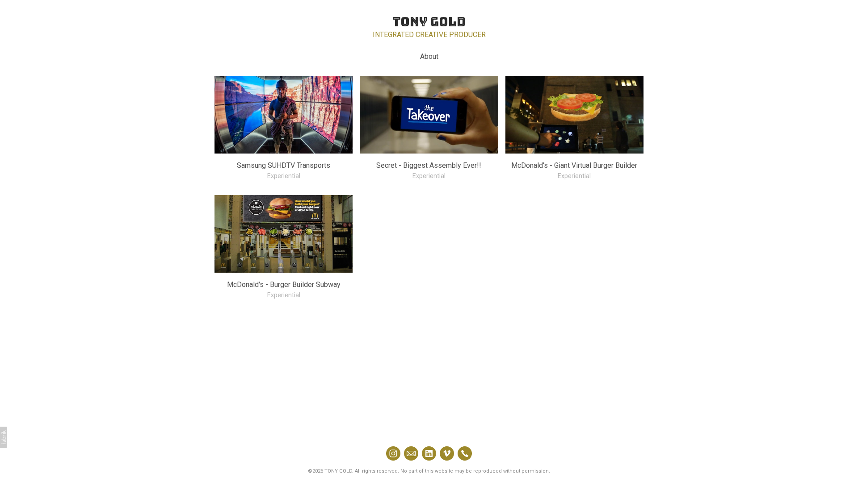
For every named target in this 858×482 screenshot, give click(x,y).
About (429, 56)
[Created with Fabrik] (3, 437)
